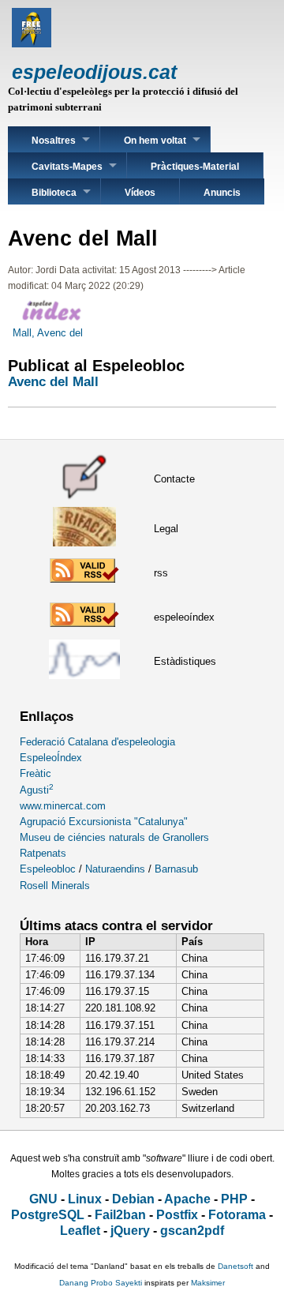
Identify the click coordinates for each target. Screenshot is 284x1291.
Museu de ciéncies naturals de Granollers (114, 837)
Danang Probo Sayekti (100, 1282)
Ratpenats (43, 853)
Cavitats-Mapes (67, 166)
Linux (85, 1199)
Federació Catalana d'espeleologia (97, 742)
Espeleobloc (48, 869)
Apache (187, 1199)
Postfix (177, 1215)
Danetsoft (235, 1266)
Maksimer (208, 1282)
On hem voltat (155, 140)
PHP (234, 1199)
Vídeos (140, 192)
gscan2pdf (192, 1230)
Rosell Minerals (55, 885)
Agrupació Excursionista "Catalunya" (104, 822)
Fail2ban (120, 1215)
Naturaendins (115, 869)
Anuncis (222, 192)
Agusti (37, 790)
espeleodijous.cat (94, 72)
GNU (43, 1199)
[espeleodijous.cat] (31, 44)
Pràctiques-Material (195, 166)
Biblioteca (54, 192)
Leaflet (80, 1230)
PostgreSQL (47, 1215)
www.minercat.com (63, 806)
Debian (133, 1199)
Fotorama (237, 1215)
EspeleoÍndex (51, 758)
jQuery (130, 1230)
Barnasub (176, 869)
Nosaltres (54, 140)
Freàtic (35, 773)
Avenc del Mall (53, 381)
